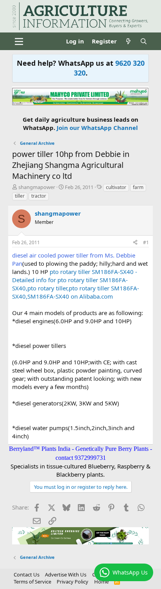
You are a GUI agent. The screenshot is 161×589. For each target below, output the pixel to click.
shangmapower (36, 187)
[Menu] (19, 41)
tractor (38, 196)
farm (138, 187)
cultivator (116, 187)
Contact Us (26, 574)
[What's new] (128, 41)
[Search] (143, 41)
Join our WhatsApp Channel (97, 127)
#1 (146, 242)
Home (101, 581)
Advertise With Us (65, 574)
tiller (20, 196)
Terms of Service (32, 581)
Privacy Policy (72, 581)
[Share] (135, 242)
